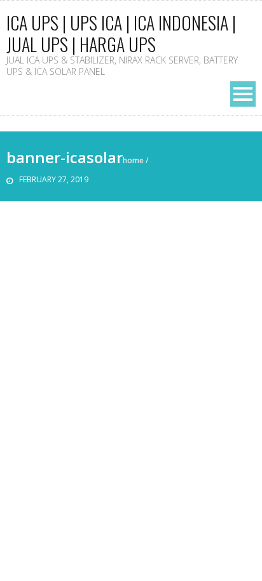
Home (133, 160)
